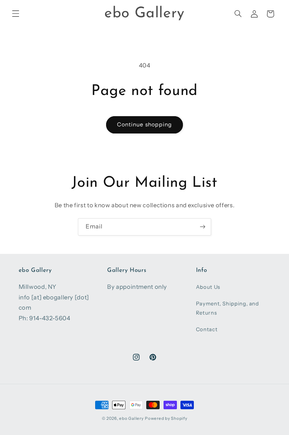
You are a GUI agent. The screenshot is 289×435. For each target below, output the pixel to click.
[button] (15, 14)
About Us (208, 287)
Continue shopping (144, 124)
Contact (206, 329)
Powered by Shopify (166, 418)
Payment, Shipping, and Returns (227, 308)
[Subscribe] (203, 227)
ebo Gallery (131, 418)
